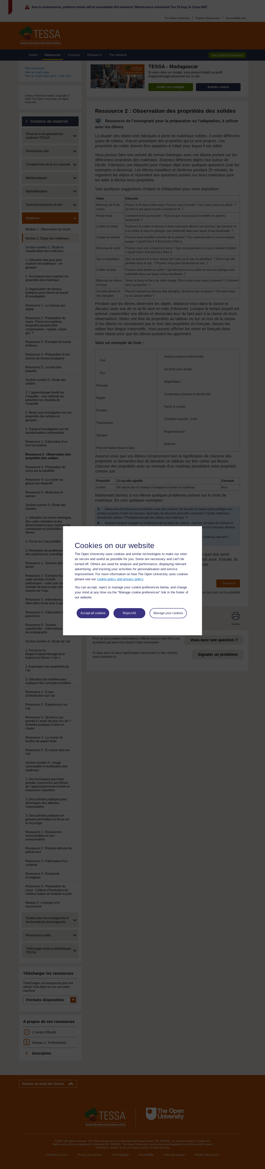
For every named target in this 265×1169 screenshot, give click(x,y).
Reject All (129, 613)
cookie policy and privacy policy (120, 579)
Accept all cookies (93, 613)
